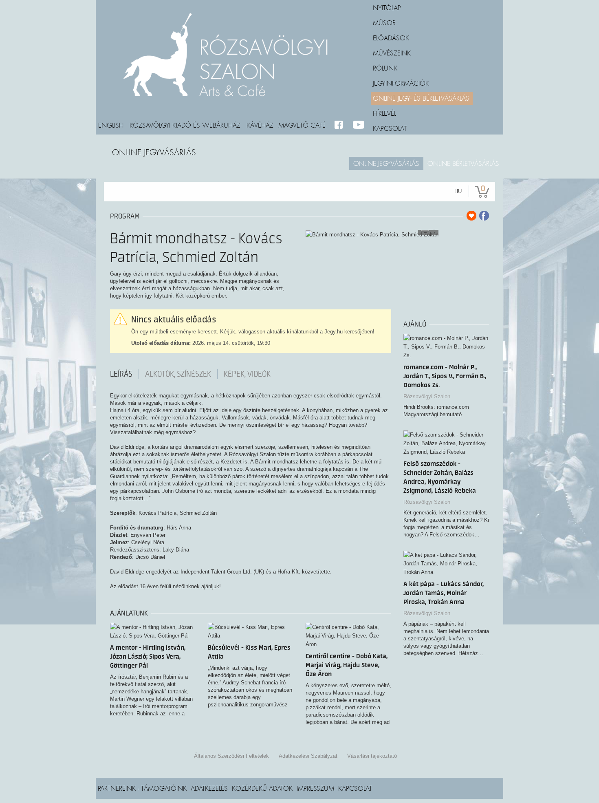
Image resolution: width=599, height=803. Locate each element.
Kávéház (260, 124)
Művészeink (392, 52)
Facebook (340, 125)
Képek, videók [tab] (247, 374)
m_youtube (359, 125)
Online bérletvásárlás (463, 163)
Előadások (391, 37)
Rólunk (385, 67)
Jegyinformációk (401, 82)
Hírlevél (384, 112)
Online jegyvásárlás (386, 163)
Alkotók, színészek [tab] (178, 374)
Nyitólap (387, 7)
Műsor (384, 22)
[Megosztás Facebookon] (484, 216)
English (110, 124)
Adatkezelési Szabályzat (308, 756)
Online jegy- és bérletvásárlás (421, 97)
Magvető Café (302, 124)
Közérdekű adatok (262, 787)
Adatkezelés (209, 787)
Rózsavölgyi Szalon (426, 396)
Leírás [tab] (121, 374)
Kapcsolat (390, 128)
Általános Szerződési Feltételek (231, 756)
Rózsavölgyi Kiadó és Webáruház (185, 124)
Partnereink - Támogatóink (142, 787)
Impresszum (315, 787)
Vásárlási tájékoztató (372, 756)
